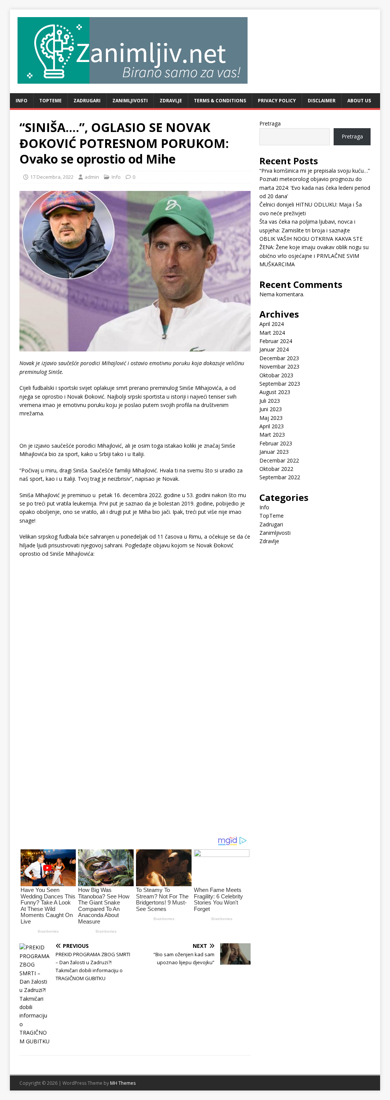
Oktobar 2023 (276, 375)
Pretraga (270, 123)
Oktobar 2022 (276, 468)
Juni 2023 (270, 409)
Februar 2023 (275, 443)
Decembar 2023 (279, 358)
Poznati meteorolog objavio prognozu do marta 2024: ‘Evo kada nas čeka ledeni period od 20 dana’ (314, 187)
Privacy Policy (277, 100)
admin (92, 176)
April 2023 (271, 426)
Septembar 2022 (279, 477)
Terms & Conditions (220, 100)
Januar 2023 (274, 451)
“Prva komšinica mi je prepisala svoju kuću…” (314, 170)
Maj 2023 (271, 417)
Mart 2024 (272, 332)
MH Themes (123, 1083)
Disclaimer (322, 100)
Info (21, 100)
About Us (359, 100)
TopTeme (50, 100)
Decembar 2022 (279, 460)
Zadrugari (87, 100)
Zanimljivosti (130, 100)
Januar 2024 (274, 349)
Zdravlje (171, 100)
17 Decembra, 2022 (52, 176)
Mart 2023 (272, 434)
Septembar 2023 (279, 383)
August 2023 (274, 392)
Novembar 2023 (279, 366)
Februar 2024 (275, 341)
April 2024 (271, 323)
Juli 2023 (269, 400)
